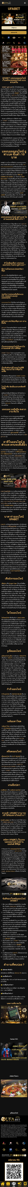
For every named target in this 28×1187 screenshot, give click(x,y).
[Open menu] (24, 3)
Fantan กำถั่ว (14, 1039)
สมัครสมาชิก (18, 973)
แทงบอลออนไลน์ (15, 849)
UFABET (16, 940)
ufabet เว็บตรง (14, 1076)
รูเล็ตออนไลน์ (14, 1113)
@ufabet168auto (10, 871)
